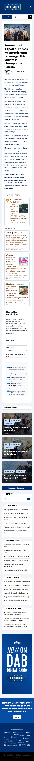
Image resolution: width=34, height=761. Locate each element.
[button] (28, 499)
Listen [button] (17, 717)
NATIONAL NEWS (15, 608)
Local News (20, 471)
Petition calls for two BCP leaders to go (15, 452)
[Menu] (31, 6)
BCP (6, 420)
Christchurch (9, 423)
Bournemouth (15, 420)
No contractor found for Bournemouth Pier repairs (16, 476)
